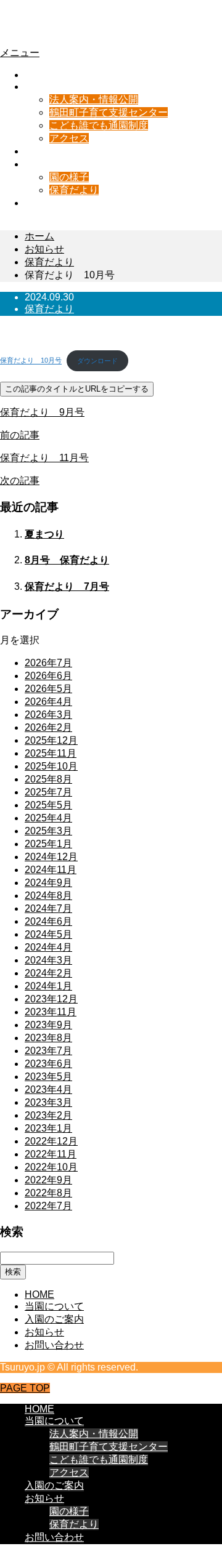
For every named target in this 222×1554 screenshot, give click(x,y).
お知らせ (44, 164)
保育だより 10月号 (31, 360)
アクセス (69, 138)
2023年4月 (48, 1089)
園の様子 (69, 177)
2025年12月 (51, 740)
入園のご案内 (54, 151)
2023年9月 (48, 1025)
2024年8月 (48, 895)
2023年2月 (48, 1115)
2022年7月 (48, 1206)
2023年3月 (48, 1102)
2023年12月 (51, 999)
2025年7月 (48, 792)
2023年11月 (50, 1012)
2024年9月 (48, 882)
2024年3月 (48, 960)
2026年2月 (48, 727)
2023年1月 (48, 1128)
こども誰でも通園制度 (98, 125)
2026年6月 (48, 675)
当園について (54, 86)
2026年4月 (48, 701)
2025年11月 (50, 753)
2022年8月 (48, 1193)
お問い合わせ (54, 203)
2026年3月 (48, 714)
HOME (39, 75)
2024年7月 (48, 908)
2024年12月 (51, 856)
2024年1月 (48, 986)
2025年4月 (48, 818)
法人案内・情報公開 (93, 99)
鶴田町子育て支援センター (108, 112)
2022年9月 (48, 1180)
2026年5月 (48, 688)
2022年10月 (51, 1167)
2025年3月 (48, 831)
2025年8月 (48, 779)
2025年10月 (51, 766)
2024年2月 (48, 973)
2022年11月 (50, 1154)
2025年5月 (48, 805)
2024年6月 (48, 921)
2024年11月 (50, 869)
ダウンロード (97, 360)
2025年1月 (48, 844)
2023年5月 (48, 1076)
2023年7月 (48, 1050)
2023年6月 (48, 1063)
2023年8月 (48, 1038)
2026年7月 (48, 663)
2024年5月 (48, 934)
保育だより (74, 190)
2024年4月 (48, 947)
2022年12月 (51, 1141)
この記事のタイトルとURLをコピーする (77, 388)
